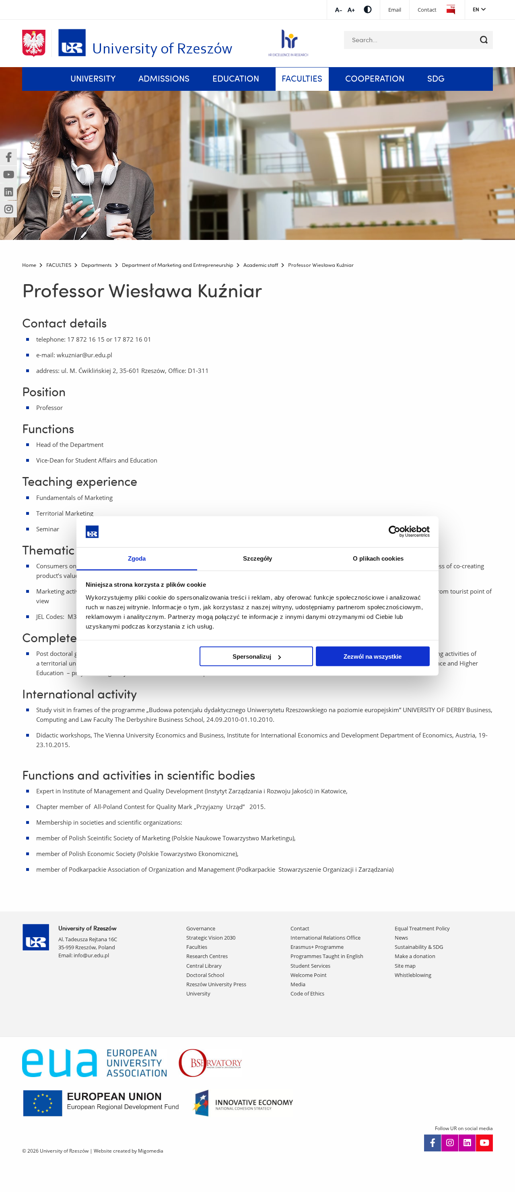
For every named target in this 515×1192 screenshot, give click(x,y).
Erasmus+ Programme (317, 946)
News (401, 937)
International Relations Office (325, 937)
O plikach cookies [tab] (378, 558)
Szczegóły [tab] (257, 558)
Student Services (310, 965)
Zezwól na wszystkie (373, 656)
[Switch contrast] (368, 9)
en (476, 9)
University (198, 993)
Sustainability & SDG (419, 946)
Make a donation (415, 956)
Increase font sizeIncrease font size (339, 10)
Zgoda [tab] (137, 558)
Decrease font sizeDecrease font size (351, 10)
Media (297, 984)
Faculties (196, 946)
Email (394, 9)
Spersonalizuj (252, 656)
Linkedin (467, 1143)
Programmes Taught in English (326, 956)
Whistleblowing (413, 975)
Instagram (449, 1143)
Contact (427, 9)
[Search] (484, 40)
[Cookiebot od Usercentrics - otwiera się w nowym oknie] (394, 532)
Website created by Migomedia (128, 1150)
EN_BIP (451, 10)
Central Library (204, 965)
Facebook (432, 1143)
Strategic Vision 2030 (210, 937)
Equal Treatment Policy (422, 928)
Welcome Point (308, 975)
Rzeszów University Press (216, 984)
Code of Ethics (307, 993)
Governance (200, 928)
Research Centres (207, 956)
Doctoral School (205, 975)
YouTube (484, 1143)
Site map (405, 965)
